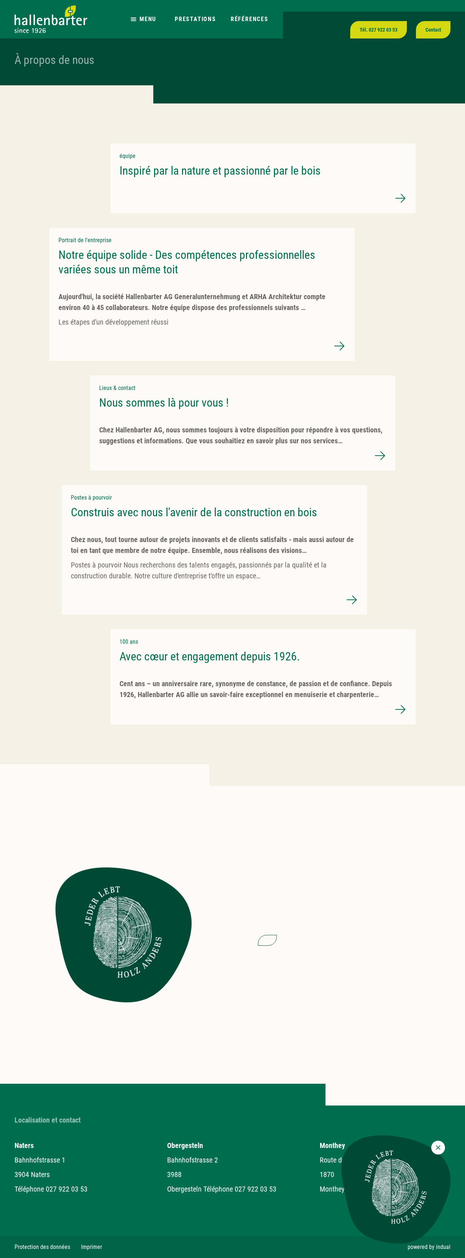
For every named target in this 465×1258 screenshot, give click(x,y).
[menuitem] (42, 1247)
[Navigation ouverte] (133, 19)
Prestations (195, 19)
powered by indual (429, 1246)
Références (249, 19)
